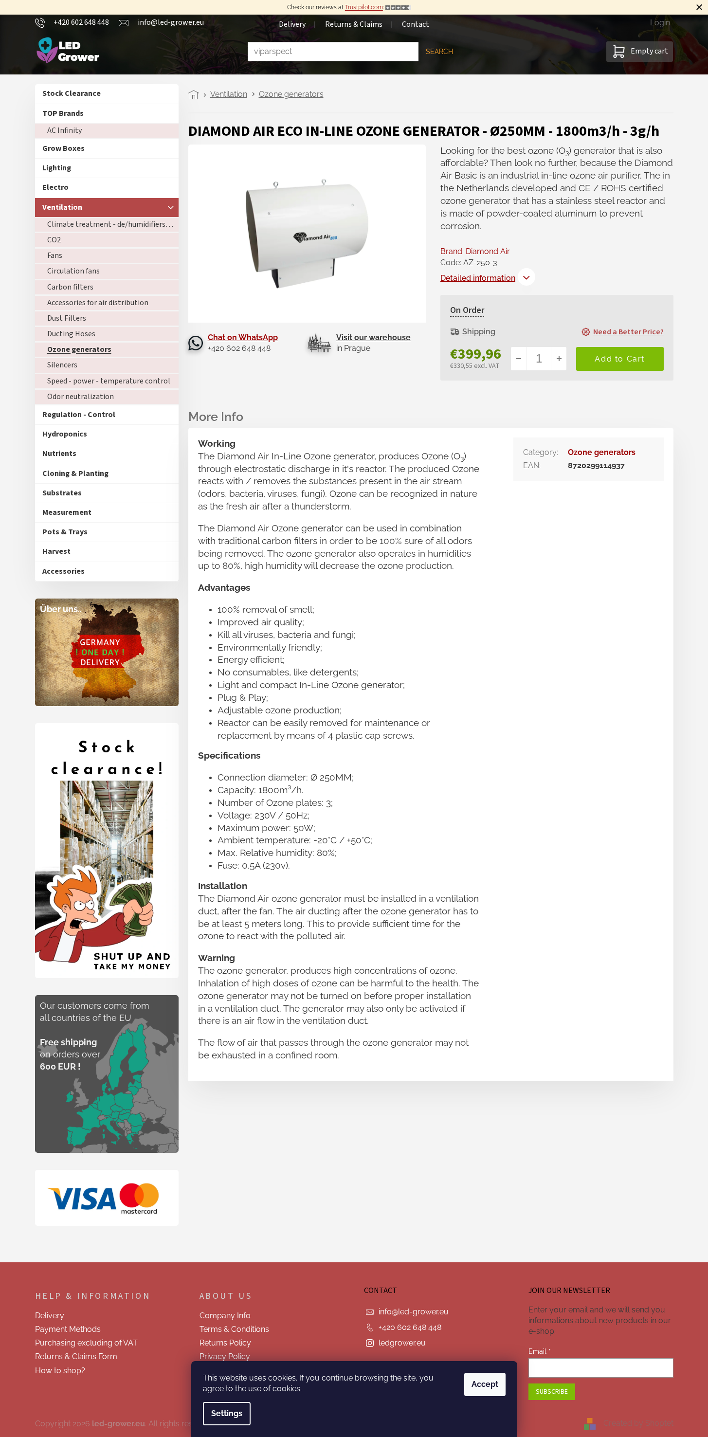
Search (439, 51)
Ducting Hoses (71, 333)
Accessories (63, 571)
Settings (226, 1413)
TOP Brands (63, 113)
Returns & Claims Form (76, 1356)
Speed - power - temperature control (108, 381)
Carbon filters (70, 287)
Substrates (62, 493)
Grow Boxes (63, 148)
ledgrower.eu (402, 1342)
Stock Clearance (71, 93)
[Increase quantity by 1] (558, 358)
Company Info (225, 1315)
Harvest (56, 551)
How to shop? (60, 1370)
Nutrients (59, 453)
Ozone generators (79, 349)
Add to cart (620, 359)
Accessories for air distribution (97, 302)
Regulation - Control (78, 414)
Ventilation (62, 207)
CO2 (54, 240)
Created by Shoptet (638, 1423)
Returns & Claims (353, 24)
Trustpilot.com (364, 7)
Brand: (475, 251)
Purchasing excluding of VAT (86, 1342)
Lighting (56, 168)
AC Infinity (64, 130)
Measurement (66, 512)
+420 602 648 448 (410, 1327)
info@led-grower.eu (414, 1311)
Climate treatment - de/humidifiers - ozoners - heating (113, 224)
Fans (54, 255)
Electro (55, 187)
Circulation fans (73, 271)
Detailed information (477, 278)
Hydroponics (64, 434)
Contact (415, 24)
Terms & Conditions (234, 1329)
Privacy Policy (225, 1356)
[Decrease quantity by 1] (518, 358)
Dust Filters (66, 318)
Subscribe (552, 1392)
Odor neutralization (80, 396)
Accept (485, 1384)
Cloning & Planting (75, 473)
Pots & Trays (65, 532)
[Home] (196, 95)
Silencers (62, 365)
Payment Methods (68, 1329)
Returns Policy (225, 1342)
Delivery (292, 24)
